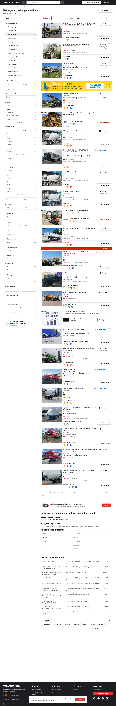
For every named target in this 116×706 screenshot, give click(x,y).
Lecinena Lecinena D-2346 (71, 93)
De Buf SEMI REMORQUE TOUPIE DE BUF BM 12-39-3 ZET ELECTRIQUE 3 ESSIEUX (79, 45)
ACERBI (65, 273)
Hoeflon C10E (84, 628)
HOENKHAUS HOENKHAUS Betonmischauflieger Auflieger (51, 589)
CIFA (42, 519)
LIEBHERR (51, 519)
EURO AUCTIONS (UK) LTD (76, 265)
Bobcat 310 (67, 624)
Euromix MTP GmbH (69, 401)
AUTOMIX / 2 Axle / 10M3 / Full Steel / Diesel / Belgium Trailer (80, 429)
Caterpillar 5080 (57, 624)
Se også (45, 621)
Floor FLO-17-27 (68, 63)
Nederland (67, 526)
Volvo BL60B (93, 624)
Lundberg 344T (95, 628)
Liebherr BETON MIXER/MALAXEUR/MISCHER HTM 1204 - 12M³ (51, 595)
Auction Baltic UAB (68, 75)
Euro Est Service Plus (69, 381)
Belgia (42, 526)
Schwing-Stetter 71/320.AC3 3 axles (74, 131)
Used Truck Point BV (69, 442)
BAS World (66, 143)
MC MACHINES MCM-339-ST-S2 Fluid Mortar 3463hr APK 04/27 (79, 229)
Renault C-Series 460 (69, 369)
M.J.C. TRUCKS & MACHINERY (71, 37)
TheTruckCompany (72, 285)
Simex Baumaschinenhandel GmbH (79, 218)
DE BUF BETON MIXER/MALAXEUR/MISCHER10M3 (51, 607)
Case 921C (58, 628)
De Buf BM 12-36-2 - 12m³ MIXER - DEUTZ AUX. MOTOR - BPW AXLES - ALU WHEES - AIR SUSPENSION (80, 24)
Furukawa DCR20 (47, 628)
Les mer (55, 700)
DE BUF (46, 519)
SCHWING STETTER (59, 519)
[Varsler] (75, 2)
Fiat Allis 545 (76, 624)
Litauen (91, 526)
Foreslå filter (13, 325)
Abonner (106, 505)
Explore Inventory (104, 219)
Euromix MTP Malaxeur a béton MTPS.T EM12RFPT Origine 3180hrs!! (79, 471)
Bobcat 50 (101, 624)
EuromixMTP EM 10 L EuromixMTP (73, 388)
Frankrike (80, 526)
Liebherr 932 (46, 624)
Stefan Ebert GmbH (68, 362)
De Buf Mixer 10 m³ (47, 578)
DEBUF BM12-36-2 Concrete (71, 191)
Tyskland (54, 526)
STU (66, 519)
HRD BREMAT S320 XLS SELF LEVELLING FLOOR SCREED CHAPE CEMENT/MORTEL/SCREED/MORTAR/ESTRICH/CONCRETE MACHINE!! (77, 151)
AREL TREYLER (72, 304)
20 (106, 18)
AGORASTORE (67, 56)
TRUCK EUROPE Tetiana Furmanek (72, 421)
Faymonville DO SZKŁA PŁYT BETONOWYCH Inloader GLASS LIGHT (79, 408)
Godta (80, 699)
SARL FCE (71, 484)
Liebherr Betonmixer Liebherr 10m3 (52, 583)
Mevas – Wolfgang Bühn (76, 121)
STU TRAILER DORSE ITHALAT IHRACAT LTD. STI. (76, 341)
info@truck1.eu (98, 689)
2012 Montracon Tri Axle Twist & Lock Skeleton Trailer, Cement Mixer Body (80, 252)
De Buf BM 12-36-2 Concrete (72, 172)
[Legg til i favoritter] (109, 24)
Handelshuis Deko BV (69, 165)
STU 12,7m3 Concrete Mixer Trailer (74, 329)
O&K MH (85, 624)
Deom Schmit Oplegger (48, 561)
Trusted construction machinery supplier (75, 210)
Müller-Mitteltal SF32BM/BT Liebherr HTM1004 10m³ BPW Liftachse (79, 349)
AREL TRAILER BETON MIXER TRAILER (74, 292)
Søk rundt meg (11, 134)
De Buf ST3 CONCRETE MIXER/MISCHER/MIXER (49, 602)
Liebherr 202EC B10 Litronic (71, 628)
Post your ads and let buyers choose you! (76, 311)
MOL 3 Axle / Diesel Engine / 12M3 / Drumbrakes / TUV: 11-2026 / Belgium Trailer (80, 450)
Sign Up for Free (104, 320)
